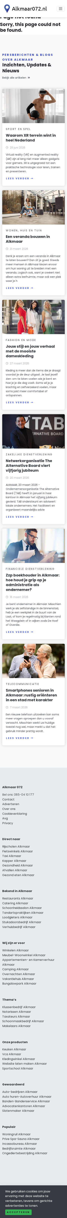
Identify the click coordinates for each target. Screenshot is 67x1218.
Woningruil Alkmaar (16, 1134)
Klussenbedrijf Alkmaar (19, 1007)
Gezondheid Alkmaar (17, 865)
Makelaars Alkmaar (16, 1026)
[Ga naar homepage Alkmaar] (24, 8)
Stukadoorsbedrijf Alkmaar (21, 922)
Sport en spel (18, 129)
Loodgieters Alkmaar (17, 917)
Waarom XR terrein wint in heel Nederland (31, 138)
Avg (5, 818)
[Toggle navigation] (61, 8)
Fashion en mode (21, 340)
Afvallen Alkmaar (14, 870)
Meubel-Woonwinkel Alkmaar (24, 955)
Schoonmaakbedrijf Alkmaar (23, 1021)
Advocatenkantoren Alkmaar (23, 1106)
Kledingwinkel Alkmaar (18, 1059)
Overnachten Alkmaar (18, 974)
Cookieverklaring (14, 814)
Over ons (8, 809)
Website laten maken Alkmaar (24, 1064)
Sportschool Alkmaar (17, 1068)
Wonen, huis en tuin (24, 230)
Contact (8, 799)
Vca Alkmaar (11, 1054)
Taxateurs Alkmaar (16, 1016)
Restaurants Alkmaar (17, 898)
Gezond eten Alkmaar (18, 875)
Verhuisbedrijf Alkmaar (19, 927)
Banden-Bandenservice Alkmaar (26, 1101)
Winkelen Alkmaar (15, 950)
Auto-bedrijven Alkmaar (20, 1092)
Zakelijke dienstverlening (29, 454)
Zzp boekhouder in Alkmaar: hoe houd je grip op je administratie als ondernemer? (33, 582)
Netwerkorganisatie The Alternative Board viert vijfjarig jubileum (29, 465)
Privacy (7, 823)
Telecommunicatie (22, 684)
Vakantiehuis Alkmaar (18, 979)
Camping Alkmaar (15, 969)
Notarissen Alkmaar (16, 1012)
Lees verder (17, 178)
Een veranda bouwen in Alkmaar (28, 239)
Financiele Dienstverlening (30, 569)
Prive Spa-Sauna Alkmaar (21, 1139)
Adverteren (10, 804)
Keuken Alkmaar (14, 1049)
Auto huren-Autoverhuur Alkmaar (27, 1097)
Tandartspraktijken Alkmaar (23, 913)
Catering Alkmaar (15, 903)
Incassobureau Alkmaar (19, 1144)
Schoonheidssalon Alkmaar (22, 908)
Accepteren (18, 1212)
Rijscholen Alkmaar (16, 846)
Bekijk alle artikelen (14, 78)
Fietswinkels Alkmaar (17, 851)
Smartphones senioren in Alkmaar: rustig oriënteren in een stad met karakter (31, 695)
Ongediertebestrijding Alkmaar (24, 1153)
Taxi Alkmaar (11, 856)
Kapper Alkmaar (14, 861)
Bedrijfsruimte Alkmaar (19, 1148)
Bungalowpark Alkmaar (19, 983)
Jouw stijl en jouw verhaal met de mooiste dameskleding (30, 351)
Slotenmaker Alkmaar (18, 1111)
